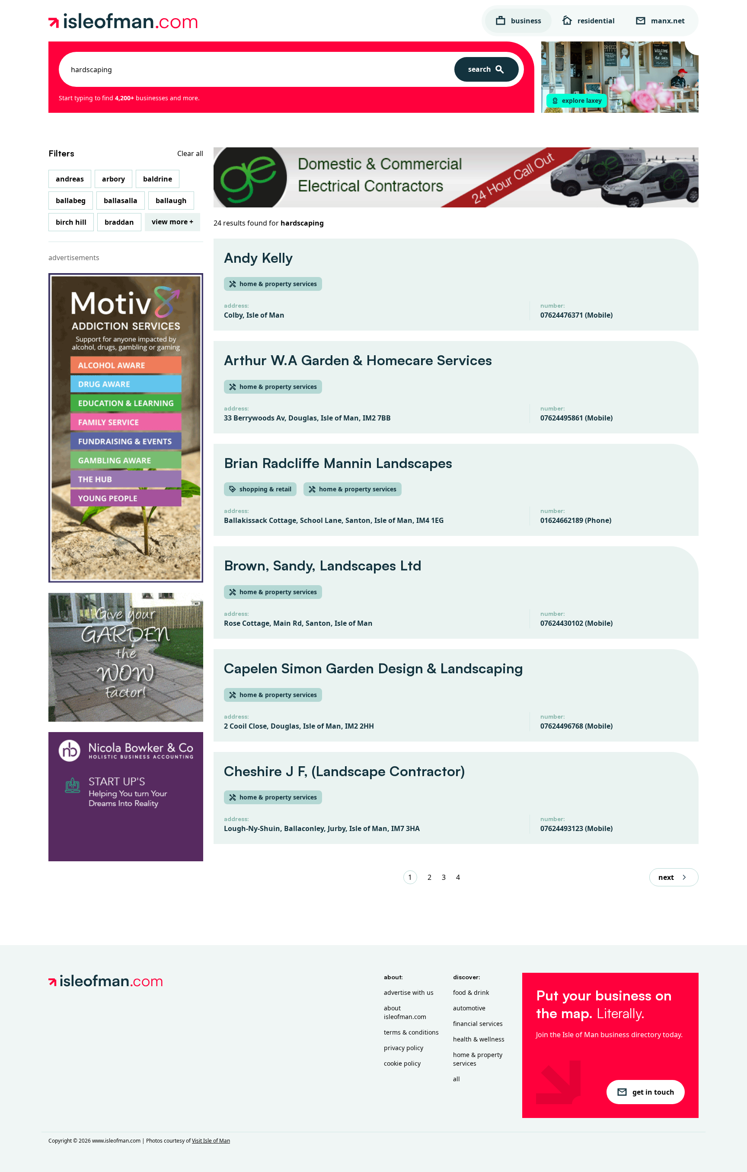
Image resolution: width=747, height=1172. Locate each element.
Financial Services (478, 1023)
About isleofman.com (405, 1012)
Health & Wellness (478, 1039)
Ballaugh (171, 200)
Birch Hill (71, 222)
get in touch (653, 1092)
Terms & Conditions (411, 1032)
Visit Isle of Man (211, 1140)
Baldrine (157, 179)
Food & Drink (471, 992)
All (456, 1079)
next (666, 877)
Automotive (469, 1008)
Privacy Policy (403, 1048)
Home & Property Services (477, 1059)
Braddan (119, 222)
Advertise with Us (409, 992)
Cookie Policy (402, 1063)
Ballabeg (71, 200)
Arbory (113, 179)
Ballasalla (120, 200)
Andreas (70, 179)
